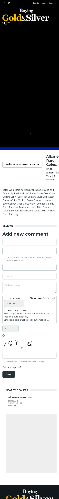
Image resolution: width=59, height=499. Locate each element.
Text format (14, 298)
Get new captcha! (11, 367)
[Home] (23, 15)
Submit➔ (53, 3)
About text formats (41, 298)
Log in (44, 3)
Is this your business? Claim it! (22, 164)
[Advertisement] (29, 443)
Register (36, 3)
